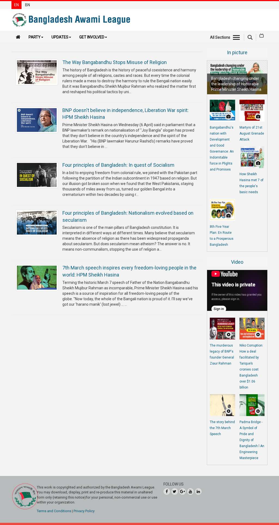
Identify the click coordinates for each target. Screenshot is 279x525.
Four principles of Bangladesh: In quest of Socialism (118, 165)
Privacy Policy (84, 511)
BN (27, 5)
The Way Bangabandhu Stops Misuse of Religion (114, 62)
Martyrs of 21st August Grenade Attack (251, 133)
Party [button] (35, 37)
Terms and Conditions (54, 511)
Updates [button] (59, 37)
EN (16, 5)
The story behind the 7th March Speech (222, 428)
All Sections (220, 37)
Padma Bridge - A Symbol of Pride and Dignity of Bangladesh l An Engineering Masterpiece (251, 440)
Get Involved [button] (91, 37)
